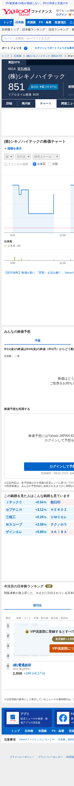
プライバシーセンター (50, 757)
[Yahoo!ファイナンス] (28, 10)
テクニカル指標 (18, 164)
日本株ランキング (33, 29)
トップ (7, 22)
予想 (37, 340)
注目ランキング (59, 29)
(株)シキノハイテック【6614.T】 (44, 56)
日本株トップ (10, 29)
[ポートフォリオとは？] (25, 48)
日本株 (19, 22)
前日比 (37, 605)
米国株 (31, 22)
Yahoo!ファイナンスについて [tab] (35, 739)
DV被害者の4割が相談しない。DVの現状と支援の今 (37, 3)
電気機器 (23, 69)
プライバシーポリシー (22, 757)
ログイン (61, 14)
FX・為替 (45, 22)
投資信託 (60, 22)
